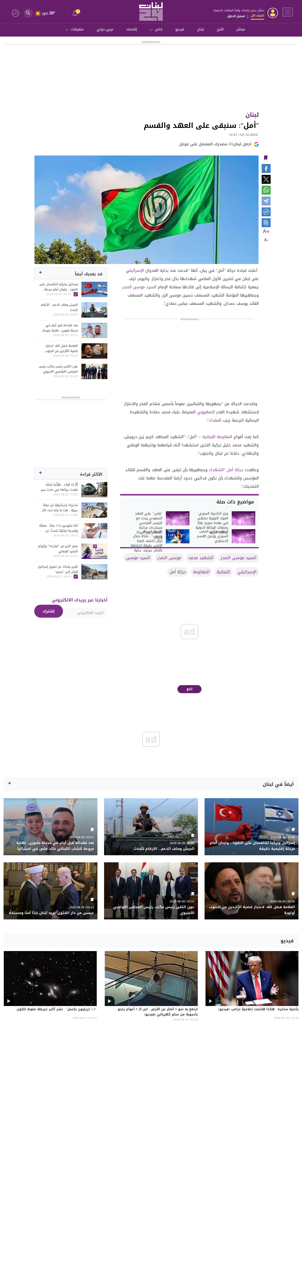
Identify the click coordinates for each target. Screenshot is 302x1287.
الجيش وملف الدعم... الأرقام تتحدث (59, 307)
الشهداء (216, 470)
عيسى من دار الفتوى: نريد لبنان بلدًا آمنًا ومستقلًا (51, 913)
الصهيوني (206, 412)
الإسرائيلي (135, 270)
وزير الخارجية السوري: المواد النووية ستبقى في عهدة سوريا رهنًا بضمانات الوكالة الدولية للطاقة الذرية (212, 523)
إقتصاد (131, 29)
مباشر (240, 29)
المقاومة (224, 436)
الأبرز (220, 29)
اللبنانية (208, 436)
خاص (159, 29)
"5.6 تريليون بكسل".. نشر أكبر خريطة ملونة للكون (57, 1009)
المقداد (215, 420)
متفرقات (77, 29)
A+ (266, 231)
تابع (190, 689)
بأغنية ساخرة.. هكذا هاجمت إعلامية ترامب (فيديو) (258, 1009)
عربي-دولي (104, 29)
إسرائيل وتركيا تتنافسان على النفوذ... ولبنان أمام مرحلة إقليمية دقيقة (58, 287)
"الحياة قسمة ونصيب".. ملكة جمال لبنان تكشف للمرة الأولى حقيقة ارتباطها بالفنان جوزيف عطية (146, 541)
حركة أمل (235, 470)
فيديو (179, 29)
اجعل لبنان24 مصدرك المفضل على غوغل (215, 144)
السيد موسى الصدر (139, 287)
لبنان (200, 29)
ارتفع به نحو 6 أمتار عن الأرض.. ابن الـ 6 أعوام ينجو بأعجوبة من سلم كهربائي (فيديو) (158, 1012)
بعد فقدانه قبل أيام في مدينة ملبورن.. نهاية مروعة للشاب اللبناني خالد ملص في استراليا (59, 328)
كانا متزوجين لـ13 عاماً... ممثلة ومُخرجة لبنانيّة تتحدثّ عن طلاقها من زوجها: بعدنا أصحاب (58, 528)
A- (266, 240)
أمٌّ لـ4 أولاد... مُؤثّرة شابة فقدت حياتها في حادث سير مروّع (59, 487)
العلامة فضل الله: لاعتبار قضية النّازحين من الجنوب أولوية (61, 348)
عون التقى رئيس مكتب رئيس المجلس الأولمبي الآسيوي (58, 369)
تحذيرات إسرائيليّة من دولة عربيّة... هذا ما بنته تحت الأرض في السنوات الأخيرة (58, 508)
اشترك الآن (257, 15)
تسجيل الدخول (236, 16)
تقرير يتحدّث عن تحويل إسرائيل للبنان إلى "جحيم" (58, 569)
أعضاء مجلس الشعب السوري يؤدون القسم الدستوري (212, 536)
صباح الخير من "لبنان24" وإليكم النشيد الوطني (58, 549)
